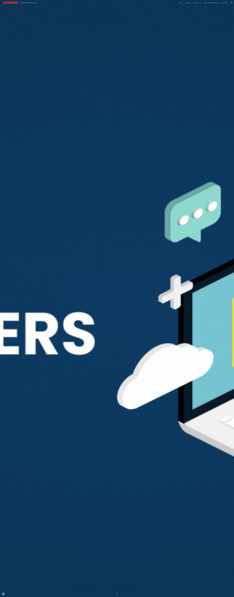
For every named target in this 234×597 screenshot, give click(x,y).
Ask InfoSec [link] (225, 2)
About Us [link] (188, 2)
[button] (232, 2)
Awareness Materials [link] (210, 2)
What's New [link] (197, 2)
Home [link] (181, 2)
